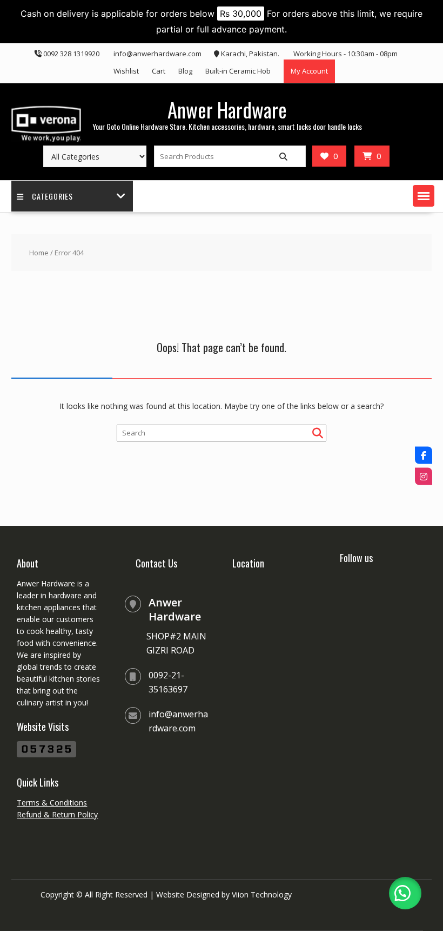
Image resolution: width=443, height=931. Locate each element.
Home (39, 252)
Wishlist (126, 71)
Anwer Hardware (227, 109)
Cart (158, 71)
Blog (185, 71)
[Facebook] (423, 455)
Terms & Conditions (52, 802)
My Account (309, 71)
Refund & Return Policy (57, 814)
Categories (52, 196)
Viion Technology (262, 894)
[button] (423, 196)
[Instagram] (423, 476)
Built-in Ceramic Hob (238, 71)
